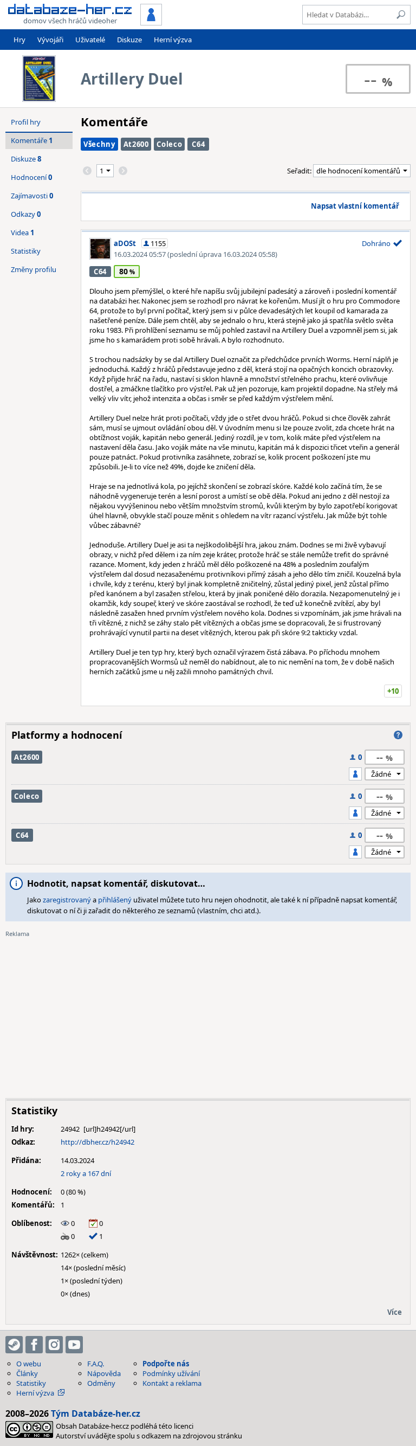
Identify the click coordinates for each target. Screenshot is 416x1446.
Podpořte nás (165, 1363)
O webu (28, 1363)
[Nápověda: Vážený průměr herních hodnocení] (398, 734)
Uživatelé (90, 39)
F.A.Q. (95, 1363)
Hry (19, 39)
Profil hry (26, 122)
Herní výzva (173, 39)
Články (27, 1373)
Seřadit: (300, 171)
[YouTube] (74, 1344)
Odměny (101, 1383)
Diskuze (129, 39)
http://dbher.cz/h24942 (97, 1142)
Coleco (169, 144)
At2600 (136, 144)
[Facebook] (34, 1344)
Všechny (99, 144)
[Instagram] (54, 1344)
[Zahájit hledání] (401, 14)
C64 (198, 144)
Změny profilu (33, 269)
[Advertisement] (208, 1014)
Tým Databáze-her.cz (95, 1413)
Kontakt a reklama (172, 1383)
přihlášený (115, 900)
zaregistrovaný (67, 900)
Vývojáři (50, 39)
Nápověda (104, 1373)
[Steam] (14, 1344)
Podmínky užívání (171, 1373)
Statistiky (26, 251)
